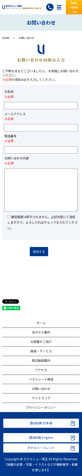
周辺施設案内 (41, 360)
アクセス (41, 370)
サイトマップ (41, 398)
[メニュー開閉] (59, 7)
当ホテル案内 (41, 332)
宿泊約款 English (41, 437)
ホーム (41, 323)
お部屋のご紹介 (41, 341)
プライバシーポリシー (41, 407)
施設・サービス (41, 351)
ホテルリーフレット (41, 448)
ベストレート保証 (41, 379)
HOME (5, 38)
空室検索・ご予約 (74, 9)
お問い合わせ (41, 388)
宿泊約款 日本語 (41, 423)
